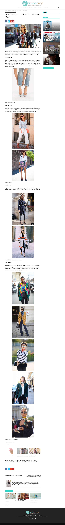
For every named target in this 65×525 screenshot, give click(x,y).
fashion (18, 460)
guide (31, 460)
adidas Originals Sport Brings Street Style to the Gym (22, 500)
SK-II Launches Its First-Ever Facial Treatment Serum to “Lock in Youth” (51, 62)
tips (19, 462)
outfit (22, 461)
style (37, 461)
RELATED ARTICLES (9, 491)
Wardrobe (22, 462)
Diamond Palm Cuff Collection (10, 455)
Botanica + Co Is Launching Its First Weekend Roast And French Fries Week (33, 476)
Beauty (30, 7)
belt (9, 460)
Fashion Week (22, 460)
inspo (11, 461)
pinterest (25, 461)
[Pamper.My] (32, 3)
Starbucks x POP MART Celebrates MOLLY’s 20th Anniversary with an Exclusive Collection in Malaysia (34, 501)
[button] (58, 7)
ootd (19, 461)
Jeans (14, 461)
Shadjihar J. (14, 481)
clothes (12, 460)
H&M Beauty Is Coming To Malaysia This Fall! (13, 475)
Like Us (45, 12)
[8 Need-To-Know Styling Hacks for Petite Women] (34, 451)
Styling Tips (16, 462)
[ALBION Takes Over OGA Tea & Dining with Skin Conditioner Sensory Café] (51, 48)
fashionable (28, 460)
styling (7, 462)
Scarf (29, 461)
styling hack (11, 462)
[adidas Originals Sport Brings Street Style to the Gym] (23, 496)
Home (18, 7)
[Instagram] (32, 519)
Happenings (45, 7)
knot (17, 461)
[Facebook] (30, 519)
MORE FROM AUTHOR (17, 491)
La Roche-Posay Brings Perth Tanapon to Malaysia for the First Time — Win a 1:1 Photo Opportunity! (50, 27)
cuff (15, 460)
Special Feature (24, 7)
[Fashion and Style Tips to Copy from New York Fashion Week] (22, 451)
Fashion (13, 10)
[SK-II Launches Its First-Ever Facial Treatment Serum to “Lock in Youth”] (51, 59)
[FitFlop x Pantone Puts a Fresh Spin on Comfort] (10, 496)
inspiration (7, 461)
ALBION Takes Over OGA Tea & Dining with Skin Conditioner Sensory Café (51, 50)
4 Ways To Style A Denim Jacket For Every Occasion (21, 444)
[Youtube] (35, 519)
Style (35, 7)
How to (35, 460)
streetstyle (33, 461)
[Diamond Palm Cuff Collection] (10, 451)
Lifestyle (39, 7)
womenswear (27, 462)
